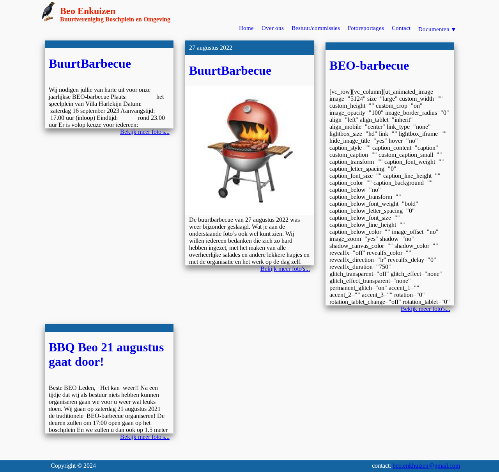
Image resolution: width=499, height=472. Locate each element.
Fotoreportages (366, 28)
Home (246, 28)
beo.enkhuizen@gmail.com (426, 465)
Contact (401, 28)
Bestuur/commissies (316, 28)
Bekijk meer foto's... (145, 131)
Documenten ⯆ (437, 29)
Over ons (273, 28)
